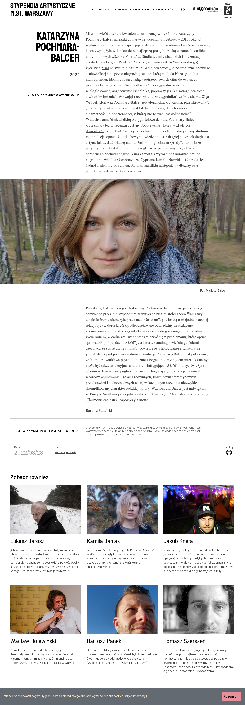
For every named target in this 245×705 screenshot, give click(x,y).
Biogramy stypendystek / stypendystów (144, 9)
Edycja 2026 (100, 9)
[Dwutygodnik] (205, 9)
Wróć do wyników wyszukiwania (56, 95)
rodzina (60, 452)
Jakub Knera (178, 541)
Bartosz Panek (104, 641)
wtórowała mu (190, 96)
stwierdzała (95, 130)
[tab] (183, 10)
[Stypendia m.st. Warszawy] (228, 9)
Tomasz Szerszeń (184, 641)
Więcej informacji (135, 696)
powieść (71, 452)
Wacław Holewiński (33, 641)
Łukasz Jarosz (27, 541)
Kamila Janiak (103, 541)
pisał (105, 67)
